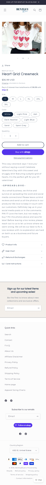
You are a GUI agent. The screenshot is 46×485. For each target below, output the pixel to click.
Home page (10, 384)
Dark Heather (11, 120)
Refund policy (20, 471)
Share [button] (7, 65)
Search (8, 334)
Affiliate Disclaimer (14, 357)
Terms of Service (12, 379)
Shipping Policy (12, 373)
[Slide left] (17, 58)
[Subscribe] (38, 308)
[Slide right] (28, 58)
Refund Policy (11, 368)
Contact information (24, 478)
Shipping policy (32, 475)
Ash (35, 114)
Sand (6, 125)
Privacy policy (33, 471)
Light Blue (29, 120)
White (7, 114)
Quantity (6, 131)
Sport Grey (21, 125)
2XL (38, 99)
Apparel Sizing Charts (15, 390)
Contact (8, 340)
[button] (5, 10)
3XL (6, 104)
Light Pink (22, 114)
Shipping (5, 83)
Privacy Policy (11, 362)
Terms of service (16, 475)
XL (29, 99)
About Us (9, 351)
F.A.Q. (7, 345)
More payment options (23, 158)
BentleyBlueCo (21, 468)
